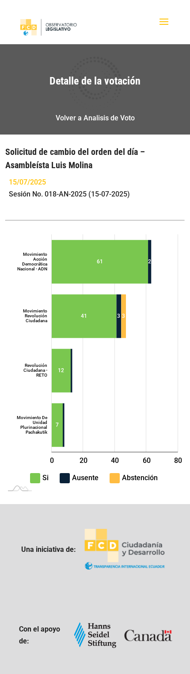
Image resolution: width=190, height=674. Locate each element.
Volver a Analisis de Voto (95, 118)
